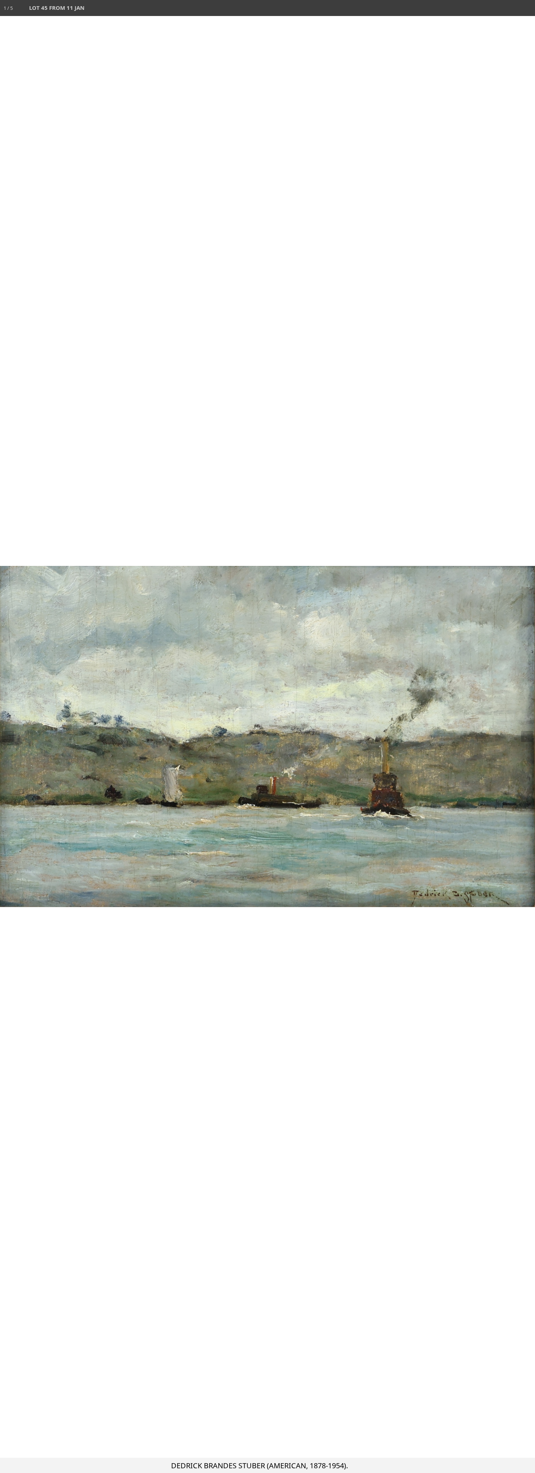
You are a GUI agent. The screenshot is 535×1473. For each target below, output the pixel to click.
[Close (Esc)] (527, 8)
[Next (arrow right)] (522, 736)
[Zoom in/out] (479, 8)
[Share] (511, 8)
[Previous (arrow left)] (12, 736)
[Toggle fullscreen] (495, 8)
